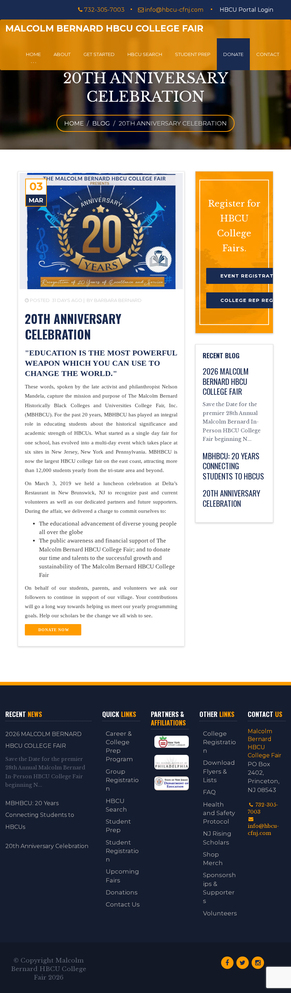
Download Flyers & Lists (219, 771)
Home (33, 54)
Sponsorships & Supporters (219, 887)
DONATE (233, 54)
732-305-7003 (104, 9)
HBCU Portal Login (246, 9)
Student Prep (192, 54)
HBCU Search (144, 54)
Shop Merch (213, 858)
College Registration (219, 742)
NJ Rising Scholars (217, 838)
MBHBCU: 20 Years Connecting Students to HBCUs (39, 815)
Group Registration (122, 780)
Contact (267, 54)
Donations (122, 892)
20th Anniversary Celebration (46, 846)
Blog (101, 123)
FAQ (209, 792)
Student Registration (122, 851)
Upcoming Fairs (122, 875)
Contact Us (123, 904)
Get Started (99, 54)
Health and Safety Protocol (219, 813)
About (62, 54)
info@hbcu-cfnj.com (174, 9)
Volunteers (220, 913)
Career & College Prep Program (119, 746)
